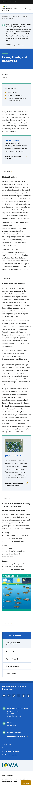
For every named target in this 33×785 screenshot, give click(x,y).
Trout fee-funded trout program (15, 404)
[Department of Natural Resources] (6, 7)
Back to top (7, 171)
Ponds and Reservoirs (15, 95)
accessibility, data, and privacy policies (15, 780)
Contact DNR (6, 744)
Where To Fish (8, 18)
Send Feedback (7, 775)
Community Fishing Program (16, 412)
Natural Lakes (12, 92)
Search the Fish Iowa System (13, 158)
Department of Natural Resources (10, 9)
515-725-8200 (12, 725)
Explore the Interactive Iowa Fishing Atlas (14, 484)
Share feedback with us (16, 736)
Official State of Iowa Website (10, 2)
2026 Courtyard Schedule (15, 45)
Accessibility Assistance (10, 751)
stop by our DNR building (17, 35)
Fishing (25, 16)
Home (6, 16)
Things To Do (15, 16)
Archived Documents (9, 755)
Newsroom (6, 748)
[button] (26, 782)
